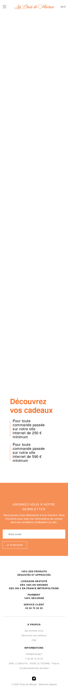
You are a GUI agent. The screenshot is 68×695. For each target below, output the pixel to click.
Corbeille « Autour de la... (50, 281)
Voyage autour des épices (50, 246)
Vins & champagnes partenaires (34, 105)
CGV (34, 640)
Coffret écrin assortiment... (17, 281)
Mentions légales (48, 684)
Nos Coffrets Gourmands (34, 392)
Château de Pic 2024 (17, 246)
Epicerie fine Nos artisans (34, 153)
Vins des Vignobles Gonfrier (34, 57)
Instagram (34, 678)
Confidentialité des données (34, 668)
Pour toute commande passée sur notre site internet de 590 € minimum (29, 452)
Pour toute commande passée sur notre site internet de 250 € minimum (29, 428)
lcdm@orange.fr (34, 653)
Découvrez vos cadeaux (34, 635)
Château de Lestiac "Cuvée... (17, 363)
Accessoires (34, 399)
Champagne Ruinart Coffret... (50, 320)
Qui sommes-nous (34, 630)
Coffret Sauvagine (17, 312)
